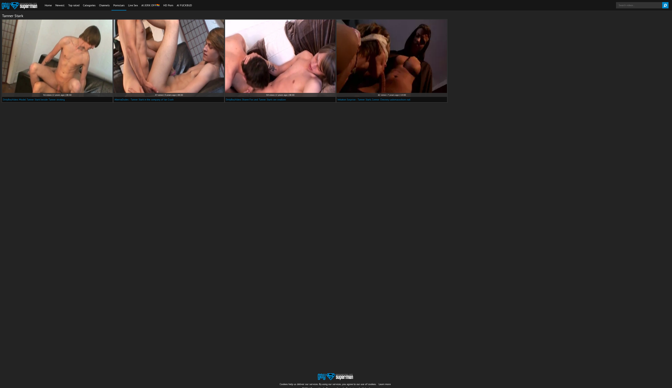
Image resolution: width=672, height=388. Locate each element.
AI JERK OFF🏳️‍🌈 (150, 5)
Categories (89, 5)
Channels (104, 5)
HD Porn (168, 5)
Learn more (385, 384)
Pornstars (119, 5)
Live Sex (133, 5)
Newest (60, 5)
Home (48, 5)
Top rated (73, 5)
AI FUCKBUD (184, 5)
